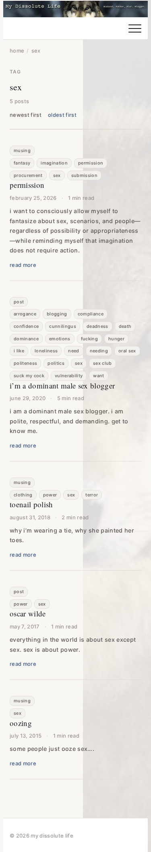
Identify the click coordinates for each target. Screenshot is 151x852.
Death (125, 326)
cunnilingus (62, 326)
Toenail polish (31, 504)
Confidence (26, 326)
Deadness (97, 326)
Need (73, 351)
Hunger (116, 339)
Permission (27, 185)
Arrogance (25, 314)
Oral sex (127, 351)
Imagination (54, 163)
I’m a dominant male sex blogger (62, 385)
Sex (57, 175)
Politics (56, 363)
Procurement (28, 175)
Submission (84, 175)
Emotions (59, 339)
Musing (22, 150)
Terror (91, 495)
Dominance (26, 339)
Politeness (25, 363)
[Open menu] (134, 28)
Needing (99, 351)
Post (19, 302)
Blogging (57, 314)
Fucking (89, 339)
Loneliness (46, 351)
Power (50, 495)
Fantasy (22, 163)
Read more (23, 265)
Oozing (21, 723)
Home (17, 50)
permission (90, 163)
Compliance (90, 314)
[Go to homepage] (75, 9)
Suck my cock (29, 375)
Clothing (23, 495)
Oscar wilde (28, 613)
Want (98, 375)
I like (19, 351)
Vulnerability (69, 375)
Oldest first (62, 115)
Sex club (102, 363)
